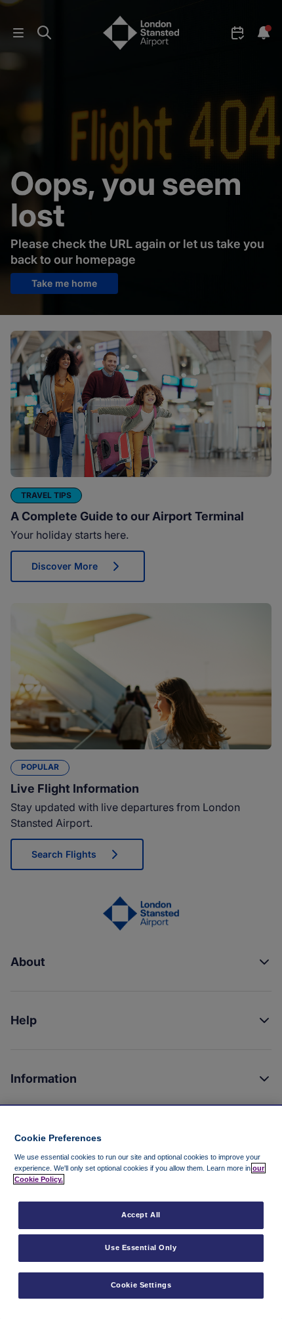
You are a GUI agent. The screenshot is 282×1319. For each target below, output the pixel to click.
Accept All (141, 1215)
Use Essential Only (140, 1247)
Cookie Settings (141, 1285)
